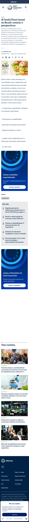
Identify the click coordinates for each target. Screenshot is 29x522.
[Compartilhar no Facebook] (19, 57)
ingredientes (5, 198)
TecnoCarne (4, 476)
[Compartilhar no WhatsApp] (15, 57)
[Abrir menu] (3, 7)
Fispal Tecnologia (19, 472)
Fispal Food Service (20, 476)
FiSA (2, 472)
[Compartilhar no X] (12, 57)
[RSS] (2, 466)
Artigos (3, 17)
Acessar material (14, 187)
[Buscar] (26, 7)
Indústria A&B (18, 480)
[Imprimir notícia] (6, 57)
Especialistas (4, 488)
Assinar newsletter (14, 285)
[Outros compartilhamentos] (22, 57)
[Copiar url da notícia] (2, 57)
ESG (2, 484)
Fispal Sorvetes (5, 480)
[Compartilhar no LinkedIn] (9, 57)
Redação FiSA (7, 51)
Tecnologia (18, 484)
